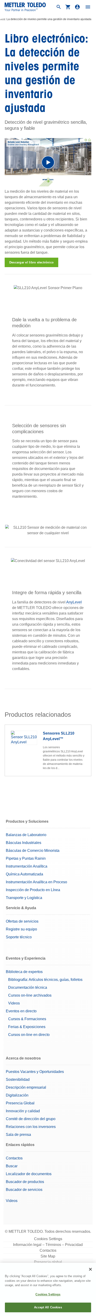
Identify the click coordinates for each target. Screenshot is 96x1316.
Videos (14, 1003)
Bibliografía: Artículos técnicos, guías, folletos (45, 980)
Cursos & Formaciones (27, 1019)
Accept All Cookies (48, 1307)
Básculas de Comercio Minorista (32, 851)
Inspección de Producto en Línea (33, 890)
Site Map (48, 1256)
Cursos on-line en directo (29, 1035)
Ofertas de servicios (22, 921)
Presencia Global (20, 1103)
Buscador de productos (25, 1182)
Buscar (11, 1166)
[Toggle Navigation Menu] (88, 6)
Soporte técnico (19, 937)
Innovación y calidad (23, 1111)
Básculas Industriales (23, 843)
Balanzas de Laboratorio (26, 835)
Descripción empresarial (26, 1087)
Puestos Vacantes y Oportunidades (35, 1072)
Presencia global (48, 1262)
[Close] (90, 1269)
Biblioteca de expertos (24, 972)
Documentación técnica (27, 987)
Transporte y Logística (24, 898)
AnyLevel (74, 602)
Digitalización (17, 1095)
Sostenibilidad (18, 1079)
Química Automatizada (24, 874)
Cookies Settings (48, 1239)
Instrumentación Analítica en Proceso (36, 882)
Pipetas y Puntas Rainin (26, 858)
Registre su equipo (21, 929)
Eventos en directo (21, 1011)
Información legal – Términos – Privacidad (48, 1245)
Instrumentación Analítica (26, 866)
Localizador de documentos (28, 1174)
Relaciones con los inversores (31, 1127)
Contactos (14, 1158)
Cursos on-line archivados (29, 995)
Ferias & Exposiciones (26, 1027)
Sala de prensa (18, 1135)
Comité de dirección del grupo (30, 1119)
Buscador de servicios (24, 1190)
